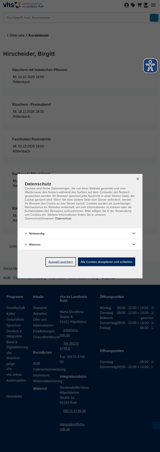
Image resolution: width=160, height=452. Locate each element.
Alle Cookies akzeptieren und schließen (106, 261)
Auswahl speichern (60, 261)
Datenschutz (63, 218)
